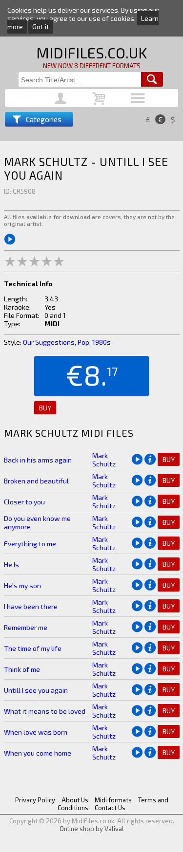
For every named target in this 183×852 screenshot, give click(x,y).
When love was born (35, 732)
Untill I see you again (36, 690)
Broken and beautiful (36, 481)
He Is (11, 564)
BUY (45, 408)
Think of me (22, 669)
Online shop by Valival (92, 829)
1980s (101, 342)
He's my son (22, 585)
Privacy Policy (35, 800)
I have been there (31, 606)
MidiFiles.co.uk (91, 52)
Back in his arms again (38, 460)
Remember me (25, 627)
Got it (40, 26)
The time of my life (32, 648)
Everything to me (30, 543)
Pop (83, 342)
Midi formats (113, 800)
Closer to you (24, 502)
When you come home (37, 753)
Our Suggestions (49, 342)
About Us (74, 800)
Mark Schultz (104, 459)
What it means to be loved (44, 711)
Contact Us (110, 808)
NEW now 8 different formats (92, 66)
